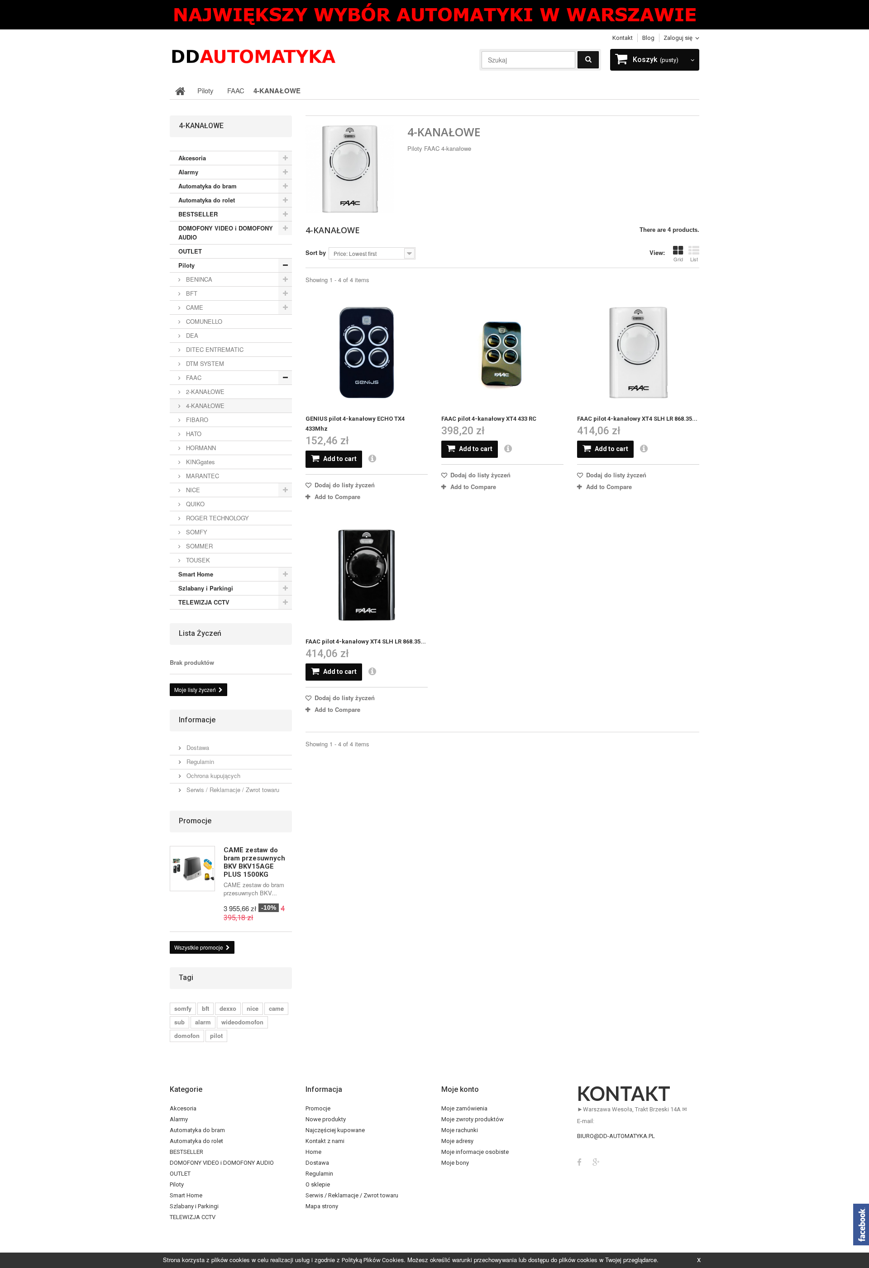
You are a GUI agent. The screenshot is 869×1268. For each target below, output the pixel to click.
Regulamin (199, 761)
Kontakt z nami (325, 1141)
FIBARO (196, 419)
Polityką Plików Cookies (373, 1260)
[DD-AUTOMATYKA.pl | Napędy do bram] (253, 55)
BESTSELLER (198, 214)
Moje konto (460, 1089)
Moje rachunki (459, 1130)
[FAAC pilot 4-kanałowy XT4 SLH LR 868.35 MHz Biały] (638, 352)
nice (252, 1008)
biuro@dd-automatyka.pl (616, 1136)
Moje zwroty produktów (472, 1119)
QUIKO (194, 504)
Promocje (195, 821)
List (694, 259)
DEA (191, 335)
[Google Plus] (596, 1161)
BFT (190, 293)
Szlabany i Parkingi (205, 588)
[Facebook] (579, 1161)
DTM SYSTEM (204, 363)
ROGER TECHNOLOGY (216, 518)
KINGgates (199, 461)
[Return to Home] (180, 90)
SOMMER (198, 546)
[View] (376, 459)
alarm (203, 1022)
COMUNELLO (203, 321)
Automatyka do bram (207, 186)
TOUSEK (197, 560)
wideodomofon (242, 1022)
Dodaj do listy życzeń (344, 484)
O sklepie (318, 1184)
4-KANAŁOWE (204, 405)
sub (179, 1022)
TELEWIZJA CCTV (203, 602)
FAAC (192, 377)
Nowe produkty (326, 1119)
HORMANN (200, 447)
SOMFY (195, 532)
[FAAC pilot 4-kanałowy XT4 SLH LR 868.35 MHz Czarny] (366, 575)
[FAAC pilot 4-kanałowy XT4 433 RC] (502, 352)
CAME (193, 307)
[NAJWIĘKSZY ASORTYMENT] (434, 14)
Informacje (197, 720)
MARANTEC (201, 475)
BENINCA (198, 279)
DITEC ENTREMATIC (214, 349)
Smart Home (195, 574)
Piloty (186, 265)
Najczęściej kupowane (335, 1130)
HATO (192, 433)
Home (313, 1151)
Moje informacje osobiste (475, 1151)
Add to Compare (337, 496)
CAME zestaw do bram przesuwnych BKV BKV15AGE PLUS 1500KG (254, 862)
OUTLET (190, 251)
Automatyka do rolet (206, 200)
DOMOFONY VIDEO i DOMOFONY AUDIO (225, 232)
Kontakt (622, 37)
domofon (187, 1035)
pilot (216, 1035)
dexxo (228, 1008)
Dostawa (197, 747)
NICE (192, 489)
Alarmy (188, 172)
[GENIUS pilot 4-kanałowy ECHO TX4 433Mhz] (366, 352)
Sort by (316, 252)
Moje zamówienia (464, 1108)
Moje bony (455, 1162)
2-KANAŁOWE (204, 391)
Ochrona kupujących (212, 775)
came (276, 1008)
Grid (678, 259)
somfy (182, 1008)
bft (205, 1008)
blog (648, 37)
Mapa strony (322, 1206)
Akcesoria (192, 158)
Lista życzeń (200, 633)
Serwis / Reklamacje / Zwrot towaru (232, 789)
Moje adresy (457, 1141)
